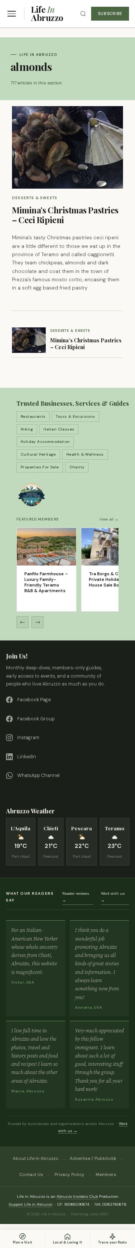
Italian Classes (59, 429)
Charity (77, 467)
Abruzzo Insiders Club (77, 1196)
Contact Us (31, 1175)
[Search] (83, 14)
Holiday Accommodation (45, 441)
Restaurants (33, 416)
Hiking (27, 429)
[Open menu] (11, 13)
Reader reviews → (75, 897)
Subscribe (110, 13)
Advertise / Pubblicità (93, 1158)
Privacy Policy (69, 1175)
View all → (108, 519)
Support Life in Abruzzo (30, 1204)
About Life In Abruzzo (35, 1158)
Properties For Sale (40, 467)
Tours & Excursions (75, 416)
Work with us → (113, 897)
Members (106, 1175)
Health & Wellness (85, 454)
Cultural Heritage (38, 454)
